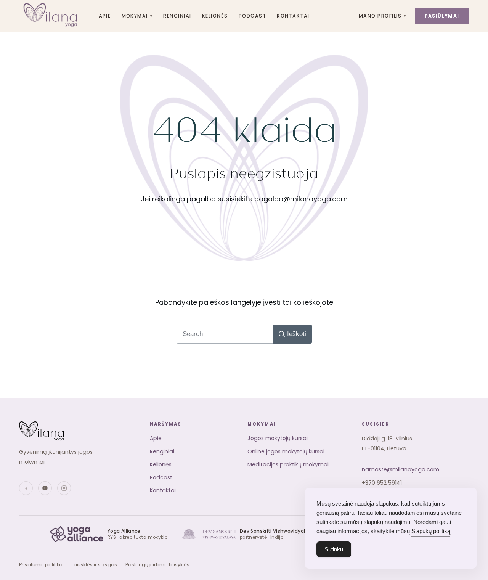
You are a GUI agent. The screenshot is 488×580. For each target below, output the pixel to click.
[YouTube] (45, 488)
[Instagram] (64, 488)
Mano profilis (382, 16)
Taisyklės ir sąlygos (94, 564)
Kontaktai (293, 16)
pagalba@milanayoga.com (301, 199)
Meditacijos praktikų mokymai (288, 464)
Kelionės (215, 16)
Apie (105, 16)
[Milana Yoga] (51, 16)
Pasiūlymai (442, 16)
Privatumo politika (41, 564)
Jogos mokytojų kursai (277, 438)
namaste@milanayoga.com (400, 469)
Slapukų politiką (430, 531)
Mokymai (137, 16)
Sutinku (333, 549)
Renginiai (177, 16)
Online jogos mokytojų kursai (285, 451)
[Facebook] (26, 488)
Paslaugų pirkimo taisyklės (157, 564)
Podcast (252, 16)
